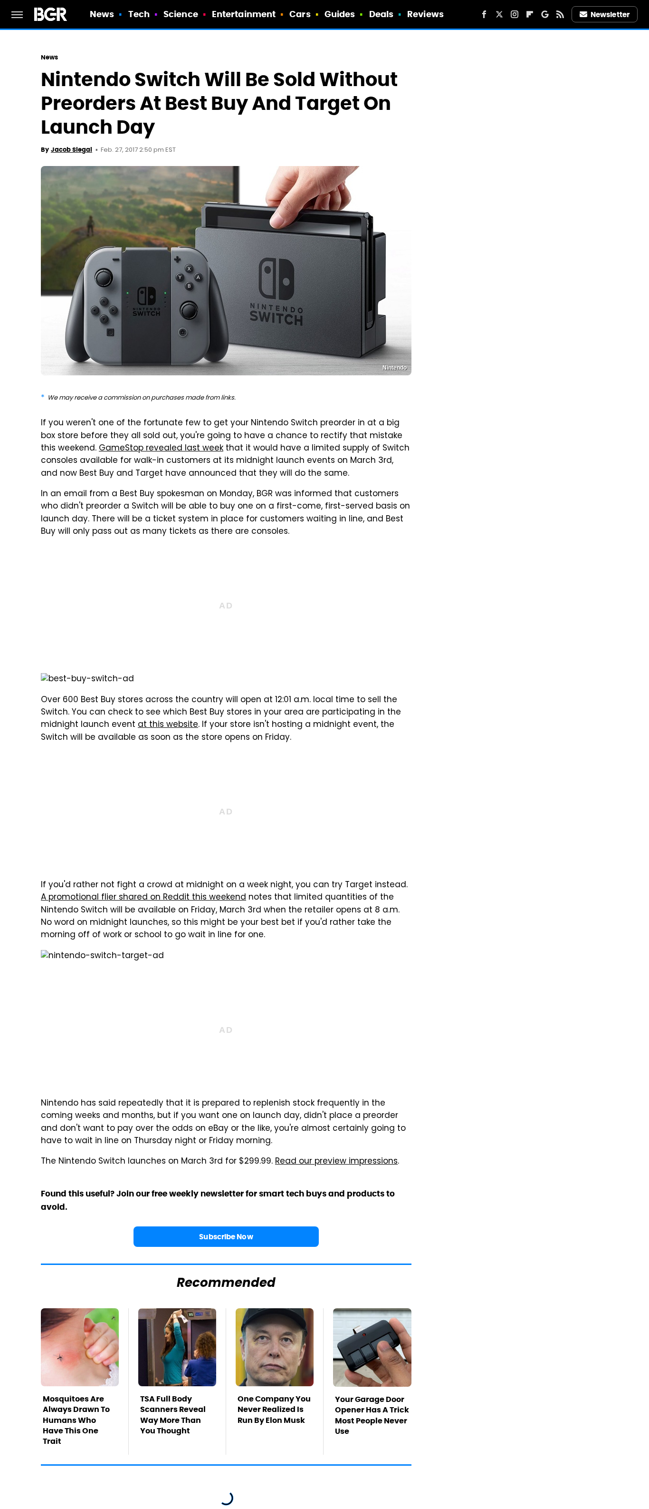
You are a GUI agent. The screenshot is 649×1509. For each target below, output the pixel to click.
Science (180, 14)
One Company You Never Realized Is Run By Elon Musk (274, 1409)
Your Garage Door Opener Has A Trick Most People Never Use (372, 1415)
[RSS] (560, 14)
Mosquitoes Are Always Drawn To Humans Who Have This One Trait (76, 1420)
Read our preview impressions (336, 1161)
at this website (168, 725)
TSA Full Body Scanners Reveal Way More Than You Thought (173, 1415)
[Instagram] (514, 14)
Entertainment (244, 14)
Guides (339, 14)
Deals (381, 14)
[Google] (545, 14)
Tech (139, 14)
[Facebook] (484, 14)
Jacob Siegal (71, 150)
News (102, 14)
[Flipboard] (530, 14)
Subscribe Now (226, 1236)
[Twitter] (499, 14)
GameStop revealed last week (161, 448)
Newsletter (610, 14)
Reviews (425, 14)
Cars (299, 14)
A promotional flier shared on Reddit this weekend (143, 897)
